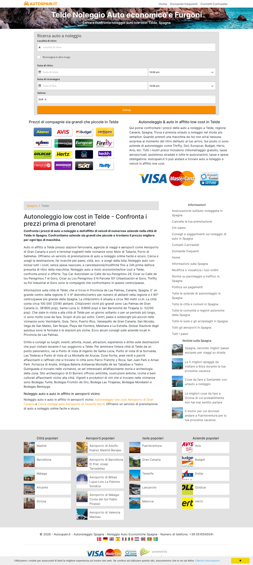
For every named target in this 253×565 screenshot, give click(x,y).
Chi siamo (179, 228)
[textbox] (126, 47)
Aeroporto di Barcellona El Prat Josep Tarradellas (106, 464)
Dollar (199, 473)
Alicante (42, 487)
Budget (200, 459)
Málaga (42, 473)
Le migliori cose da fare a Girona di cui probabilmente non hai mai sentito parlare (204, 398)
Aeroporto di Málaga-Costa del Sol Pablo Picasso (104, 499)
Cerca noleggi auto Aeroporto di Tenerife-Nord (71, 404)
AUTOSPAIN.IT (43, 3)
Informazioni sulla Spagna (190, 264)
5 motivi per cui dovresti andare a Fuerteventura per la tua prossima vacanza (205, 415)
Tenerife (148, 473)
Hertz (199, 501)
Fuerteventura (152, 446)
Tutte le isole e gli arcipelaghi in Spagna (200, 321)
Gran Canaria (151, 459)
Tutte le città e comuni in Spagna (195, 304)
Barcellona (44, 459)
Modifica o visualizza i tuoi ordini (195, 270)
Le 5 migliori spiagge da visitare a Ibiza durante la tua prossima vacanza (205, 366)
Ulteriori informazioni (207, 560)
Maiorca (148, 501)
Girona (41, 501)
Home (163, 4)
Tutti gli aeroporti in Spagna (191, 327)
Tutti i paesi (180, 334)
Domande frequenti (183, 4)
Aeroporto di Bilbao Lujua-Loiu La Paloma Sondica (104, 481)
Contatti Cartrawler (214, 4)
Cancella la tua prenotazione (192, 221)
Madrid (41, 446)
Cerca (127, 110)
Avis (198, 446)
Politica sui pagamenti (187, 287)
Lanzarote (149, 487)
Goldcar (200, 487)
